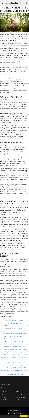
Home (3, 395)
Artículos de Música (21, 397)
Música (18, 399)
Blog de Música (20, 395)
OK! (24, 416)
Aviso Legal (4, 399)
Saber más (3, 387)
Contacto (4, 397)
